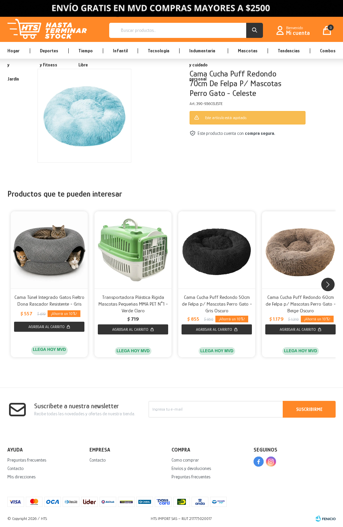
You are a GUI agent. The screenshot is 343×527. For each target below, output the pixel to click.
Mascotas (248, 50)
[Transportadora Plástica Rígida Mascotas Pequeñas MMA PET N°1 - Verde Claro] (133, 249)
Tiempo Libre (85, 53)
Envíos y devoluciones (191, 468)
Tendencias (289, 50)
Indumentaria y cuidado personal (202, 53)
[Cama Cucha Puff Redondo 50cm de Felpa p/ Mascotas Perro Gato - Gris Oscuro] (216, 249)
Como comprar (185, 460)
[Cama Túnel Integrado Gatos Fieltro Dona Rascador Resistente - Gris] (49, 249)
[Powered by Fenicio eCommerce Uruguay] (326, 519)
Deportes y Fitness (49, 53)
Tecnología (158, 50)
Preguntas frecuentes (26, 460)
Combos (328, 50)
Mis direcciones (21, 476)
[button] (254, 30)
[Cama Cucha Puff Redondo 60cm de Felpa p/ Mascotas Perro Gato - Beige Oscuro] (300, 249)
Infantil (120, 50)
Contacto (15, 468)
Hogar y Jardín (13, 53)
